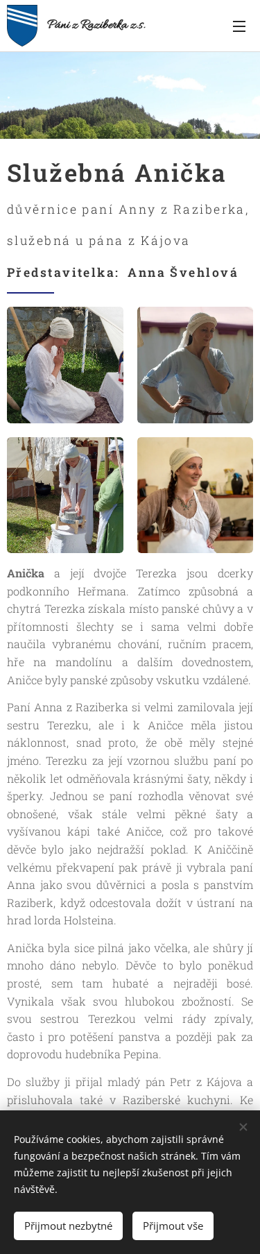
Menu (239, 26)
